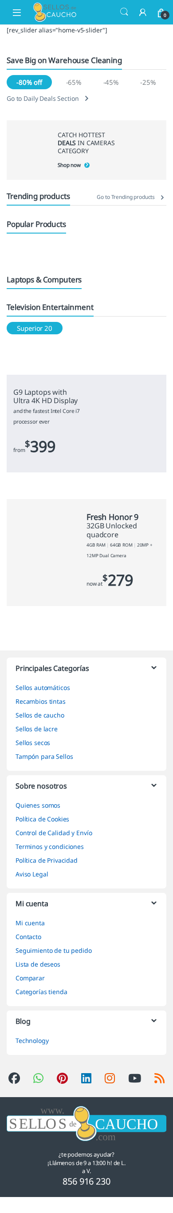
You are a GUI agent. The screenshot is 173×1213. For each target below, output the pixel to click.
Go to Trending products (126, 197)
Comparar (30, 978)
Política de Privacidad (47, 860)
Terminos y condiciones (50, 846)
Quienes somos (38, 805)
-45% (110, 82)
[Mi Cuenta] (143, 12)
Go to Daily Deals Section (43, 99)
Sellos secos (33, 742)
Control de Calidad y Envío (54, 832)
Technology (32, 1040)
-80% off (29, 82)
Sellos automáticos (43, 687)
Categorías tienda (41, 991)
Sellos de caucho (40, 715)
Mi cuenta (30, 923)
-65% (73, 82)
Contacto (28, 936)
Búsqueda (124, 12)
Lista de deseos (38, 964)
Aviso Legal (32, 874)
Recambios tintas (41, 701)
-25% (147, 82)
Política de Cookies (42, 819)
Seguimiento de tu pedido (54, 950)
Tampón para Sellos (44, 756)
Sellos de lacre (37, 729)
